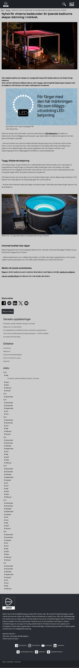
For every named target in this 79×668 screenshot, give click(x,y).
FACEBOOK (22, 645)
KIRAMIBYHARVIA (56, 652)
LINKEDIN (60, 645)
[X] (21, 303)
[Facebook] (4, 303)
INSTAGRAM (36, 645)
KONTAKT (10, 662)
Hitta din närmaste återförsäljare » (15, 636)
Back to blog (8, 311)
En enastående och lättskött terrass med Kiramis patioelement (24, 330)
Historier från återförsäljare (12, 355)
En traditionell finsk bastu (12, 337)
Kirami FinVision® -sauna (12, 358)
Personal (6, 361)
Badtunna (6, 351)
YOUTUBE (48, 645)
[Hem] (5, 4)
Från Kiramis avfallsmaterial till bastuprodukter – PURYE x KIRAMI (25, 333)
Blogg (8, 10)
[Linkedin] (15, 303)
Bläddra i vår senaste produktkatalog (17, 268)
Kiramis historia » (9, 634)
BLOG (4, 662)
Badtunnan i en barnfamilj (12, 327)
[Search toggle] (64, 4)
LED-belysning (51, 133)
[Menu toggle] (72, 4)
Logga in (17, 662)
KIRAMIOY (42, 652)
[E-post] (26, 303)
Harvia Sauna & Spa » (10, 639)
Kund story (7, 348)
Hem (2, 10)
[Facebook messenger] (9, 303)
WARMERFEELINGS (26, 652)
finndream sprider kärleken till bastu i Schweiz (19, 324)
